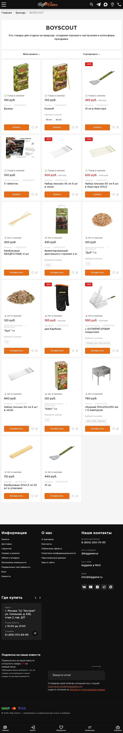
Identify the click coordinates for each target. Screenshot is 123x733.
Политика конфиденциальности (59, 553)
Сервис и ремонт (11, 553)
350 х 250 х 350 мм (96, 421)
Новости (6, 576)
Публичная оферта (52, 549)
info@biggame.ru (91, 577)
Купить (16, 127)
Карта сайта (48, 562)
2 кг (48, 265)
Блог (4, 572)
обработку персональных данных (87, 690)
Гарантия (6, 549)
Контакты (47, 544)
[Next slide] (40, 597)
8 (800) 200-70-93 (93, 543)
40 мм (58, 120)
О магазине (48, 539)
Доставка (7, 544)
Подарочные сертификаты (16, 567)
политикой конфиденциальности (65, 687)
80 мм (49, 120)
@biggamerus (89, 554)
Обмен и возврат (11, 558)
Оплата (5, 539)
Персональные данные (54, 558)
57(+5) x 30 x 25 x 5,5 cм (98, 343)
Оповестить (16, 273)
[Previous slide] (35, 597)
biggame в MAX (91, 565)
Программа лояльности (14, 562)
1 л (88, 264)
